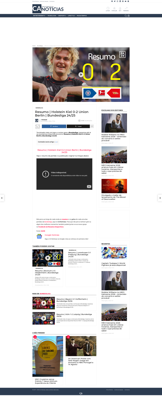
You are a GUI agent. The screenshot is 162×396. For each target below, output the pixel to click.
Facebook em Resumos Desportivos (51, 227)
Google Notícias (52, 235)
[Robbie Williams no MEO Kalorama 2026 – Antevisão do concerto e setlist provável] (114, 123)
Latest (108, 10)
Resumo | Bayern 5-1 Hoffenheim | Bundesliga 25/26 (72, 300)
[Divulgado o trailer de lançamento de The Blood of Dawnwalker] (114, 186)
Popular (114, 10)
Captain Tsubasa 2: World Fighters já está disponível (114, 264)
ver (56, 142)
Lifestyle (71, 15)
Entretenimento (39, 15)
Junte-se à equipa (44, 1)
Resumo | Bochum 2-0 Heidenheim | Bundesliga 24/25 (46, 273)
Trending (126, 10)
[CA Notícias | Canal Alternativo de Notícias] (81, 393)
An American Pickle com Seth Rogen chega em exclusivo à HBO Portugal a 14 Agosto (80, 362)
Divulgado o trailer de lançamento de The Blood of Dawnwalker (114, 197)
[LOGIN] (129, 15)
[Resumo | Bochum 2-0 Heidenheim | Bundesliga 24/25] (47, 258)
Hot (120, 10)
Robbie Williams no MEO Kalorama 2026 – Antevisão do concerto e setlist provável (114, 138)
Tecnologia (51, 15)
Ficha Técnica (35, 1)
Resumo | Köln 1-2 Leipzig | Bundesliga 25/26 (74, 315)
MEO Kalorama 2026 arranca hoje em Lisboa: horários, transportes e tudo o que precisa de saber (113, 169)
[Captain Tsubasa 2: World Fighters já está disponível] (114, 254)
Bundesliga (48, 222)
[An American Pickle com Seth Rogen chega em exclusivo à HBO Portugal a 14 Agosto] (81, 346)
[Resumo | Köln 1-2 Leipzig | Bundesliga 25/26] (43, 318)
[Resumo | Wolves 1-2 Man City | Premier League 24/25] (2, 198)
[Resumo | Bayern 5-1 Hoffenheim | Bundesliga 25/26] (43, 303)
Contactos (51, 1)
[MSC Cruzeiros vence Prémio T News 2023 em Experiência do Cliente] (47, 356)
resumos (65, 219)
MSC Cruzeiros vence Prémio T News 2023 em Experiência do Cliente (46, 381)
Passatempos (82, 15)
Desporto (62, 15)
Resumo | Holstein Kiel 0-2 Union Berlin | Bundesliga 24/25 (64, 151)
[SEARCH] (126, 15)
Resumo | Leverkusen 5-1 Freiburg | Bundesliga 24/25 (79, 254)
